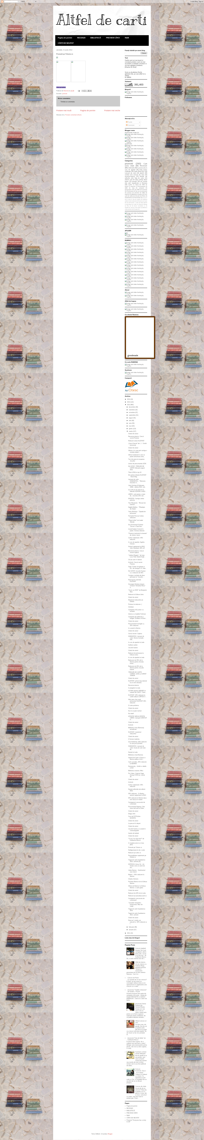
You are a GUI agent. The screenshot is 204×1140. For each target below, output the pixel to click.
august (131, 418)
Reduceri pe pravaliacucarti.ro (137, 896)
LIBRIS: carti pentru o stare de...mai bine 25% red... (136, 495)
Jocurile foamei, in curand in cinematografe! (137, 829)
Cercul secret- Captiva (135, 633)
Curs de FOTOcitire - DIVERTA (134, 817)
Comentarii (130, 125)
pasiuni (129, 192)
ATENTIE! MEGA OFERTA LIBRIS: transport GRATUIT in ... (137, 717)
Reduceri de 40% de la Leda (137, 893)
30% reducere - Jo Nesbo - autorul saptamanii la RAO (137, 794)
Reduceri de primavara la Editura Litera (136, 654)
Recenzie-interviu (133, 685)
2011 (128, 933)
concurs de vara (138, 175)
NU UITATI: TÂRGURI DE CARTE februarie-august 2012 (136, 467)
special (133, 186)
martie (131, 431)
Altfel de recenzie (142, 189)
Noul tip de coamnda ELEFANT (134, 580)
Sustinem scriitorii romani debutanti (140, 1052)
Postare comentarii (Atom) (73, 115)
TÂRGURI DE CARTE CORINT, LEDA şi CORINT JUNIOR (137, 673)
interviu (127, 179)
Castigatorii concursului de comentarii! (136, 899)
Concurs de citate (140, 1086)
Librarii (140, 204)
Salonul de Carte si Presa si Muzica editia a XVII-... (136, 758)
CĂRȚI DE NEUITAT (66, 43)
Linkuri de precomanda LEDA (137, 463)
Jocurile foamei (133, 647)
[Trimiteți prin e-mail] (83, 91)
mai (130, 426)
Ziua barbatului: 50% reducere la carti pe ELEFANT (137, 742)
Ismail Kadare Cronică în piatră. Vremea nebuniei (136, 530)
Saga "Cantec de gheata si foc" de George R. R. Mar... (137, 567)
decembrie (132, 407)
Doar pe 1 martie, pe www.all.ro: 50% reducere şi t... (137, 921)
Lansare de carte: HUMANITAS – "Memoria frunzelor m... (136, 481)
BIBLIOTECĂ (95, 38)
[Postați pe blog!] (85, 91)
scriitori (127, 175)
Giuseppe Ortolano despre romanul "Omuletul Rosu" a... (136, 585)
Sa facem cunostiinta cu (138, 205)
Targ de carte (139, 178)
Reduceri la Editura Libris (136, 594)
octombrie (132, 412)
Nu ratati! (131, 713)
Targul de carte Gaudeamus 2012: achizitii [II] (136, 860)
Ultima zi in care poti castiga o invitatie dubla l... (137, 451)
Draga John (131, 813)
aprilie (131, 428)
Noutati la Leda (132, 752)
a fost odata (138, 207)
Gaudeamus (128, 197)
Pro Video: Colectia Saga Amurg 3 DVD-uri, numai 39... (136, 775)
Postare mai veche (112, 110)
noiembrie (132, 410)
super (136, 209)
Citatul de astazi (133, 433)
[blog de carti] (131, 386)
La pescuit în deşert (134, 823)
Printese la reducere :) (135, 604)
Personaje (137, 197)
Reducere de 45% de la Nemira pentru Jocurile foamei (136, 667)
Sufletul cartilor (132, 645)
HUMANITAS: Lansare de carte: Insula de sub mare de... (137, 747)
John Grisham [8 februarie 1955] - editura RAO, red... (137, 486)
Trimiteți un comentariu (68, 102)
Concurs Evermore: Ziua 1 (140, 1070)
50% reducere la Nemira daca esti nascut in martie (137, 798)
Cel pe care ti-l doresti (135, 559)
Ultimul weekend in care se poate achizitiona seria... (136, 455)
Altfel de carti (101, 20)
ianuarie (131, 929)
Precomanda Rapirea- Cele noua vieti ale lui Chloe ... (136, 807)
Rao (128, 205)
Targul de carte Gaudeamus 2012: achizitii (136, 914)
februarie (132, 927)
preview (137, 192)
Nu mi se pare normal (134, 711)
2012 (128, 404)
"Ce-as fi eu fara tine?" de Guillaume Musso (136, 839)
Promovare (130, 191)
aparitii (142, 173)
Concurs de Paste (133, 978)
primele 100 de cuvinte (139, 181)
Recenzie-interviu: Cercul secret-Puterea (136, 437)
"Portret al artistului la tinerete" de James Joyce (137, 534)
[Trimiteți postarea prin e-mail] (78, 91)
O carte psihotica (133, 705)
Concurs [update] (140, 948)
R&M (127, 38)
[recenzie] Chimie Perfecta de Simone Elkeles (140, 1005)
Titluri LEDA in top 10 (134, 472)
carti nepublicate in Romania (137, 183)
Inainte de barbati (133, 833)
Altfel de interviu (140, 962)
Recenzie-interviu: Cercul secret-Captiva (136, 551)
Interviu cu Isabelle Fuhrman (137, 614)
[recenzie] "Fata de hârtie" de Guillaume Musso (137, 1039)
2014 (128, 399)
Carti (145, 164)
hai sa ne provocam (141, 191)
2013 (128, 402)
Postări (129, 122)
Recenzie (143, 166)
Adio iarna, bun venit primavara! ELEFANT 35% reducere (137, 701)
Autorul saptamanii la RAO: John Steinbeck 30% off (136, 547)
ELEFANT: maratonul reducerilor (134, 733)
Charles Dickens (133, 879)
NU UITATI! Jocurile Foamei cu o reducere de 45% (136, 572)
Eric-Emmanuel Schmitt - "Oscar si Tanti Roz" (136, 525)
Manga (145, 204)
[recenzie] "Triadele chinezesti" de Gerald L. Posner (137, 990)
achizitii (140, 168)
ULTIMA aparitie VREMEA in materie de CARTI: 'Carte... (137, 691)
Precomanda (141, 186)
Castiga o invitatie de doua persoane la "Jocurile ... (136, 576)
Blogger (110, 1134)
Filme (143, 196)
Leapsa (138, 199)
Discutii (137, 196)
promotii (64, 93)
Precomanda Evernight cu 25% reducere (136, 624)
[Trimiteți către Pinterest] (91, 91)
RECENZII (81, 38)
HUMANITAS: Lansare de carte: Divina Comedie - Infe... (136, 637)
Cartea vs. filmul (133, 184)
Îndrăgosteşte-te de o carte (136, 850)
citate (132, 166)
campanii (141, 188)
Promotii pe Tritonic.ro (135, 847)
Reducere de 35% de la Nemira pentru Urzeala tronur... (136, 661)
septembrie (132, 415)
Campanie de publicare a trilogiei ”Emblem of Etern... (137, 617)
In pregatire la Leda (134, 688)
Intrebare (131, 607)
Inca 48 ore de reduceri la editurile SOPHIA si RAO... (137, 490)
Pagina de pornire (65, 38)
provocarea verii (129, 189)
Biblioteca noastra (136, 194)
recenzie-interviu (130, 176)
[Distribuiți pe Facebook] (89, 91)
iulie (130, 420)
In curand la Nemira (134, 628)
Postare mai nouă (63, 110)
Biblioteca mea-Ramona (135, 755)
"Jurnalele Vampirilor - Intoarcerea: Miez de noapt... (135, 904)
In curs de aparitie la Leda (136, 642)
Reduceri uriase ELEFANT (136, 441)
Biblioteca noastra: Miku (135, 770)
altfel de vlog (129, 188)
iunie (130, 423)
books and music (143, 201)
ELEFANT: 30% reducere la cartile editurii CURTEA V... (137, 696)
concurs (131, 168)
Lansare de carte (130, 173)
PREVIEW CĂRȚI (113, 38)
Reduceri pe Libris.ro (134, 853)
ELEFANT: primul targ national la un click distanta (137, 681)
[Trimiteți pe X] (87, 91)
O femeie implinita (133, 739)
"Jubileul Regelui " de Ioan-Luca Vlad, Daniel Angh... (136, 556)
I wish (135, 204)
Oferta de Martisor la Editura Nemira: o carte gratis (137, 886)
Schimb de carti (128, 207)
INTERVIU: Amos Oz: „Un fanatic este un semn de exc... (136, 865)
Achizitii (130, 725)
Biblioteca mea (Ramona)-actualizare (136, 728)
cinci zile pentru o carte (132, 202)
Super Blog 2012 (139, 171)
